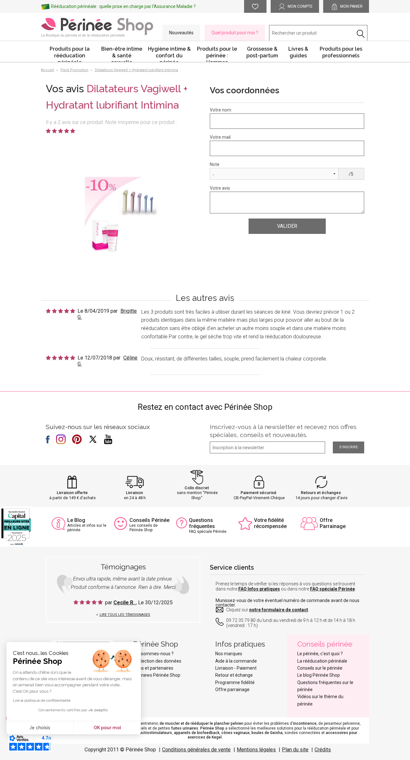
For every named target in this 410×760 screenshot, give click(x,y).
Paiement (247, 668)
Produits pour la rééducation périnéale (70, 54)
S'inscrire (348, 447)
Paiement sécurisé (258, 492)
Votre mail (220, 137)
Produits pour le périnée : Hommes (217, 54)
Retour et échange (234, 675)
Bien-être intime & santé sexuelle (121, 54)
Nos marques (228, 653)
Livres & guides (298, 52)
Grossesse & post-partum (262, 52)
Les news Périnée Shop (156, 675)
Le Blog (76, 520)
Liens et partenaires (153, 668)
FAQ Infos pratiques (259, 588)
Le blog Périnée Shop (318, 675)
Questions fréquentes (202, 523)
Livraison (134, 492)
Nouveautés (181, 32)
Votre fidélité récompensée (270, 523)
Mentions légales (256, 750)
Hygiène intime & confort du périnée (169, 54)
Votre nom (220, 109)
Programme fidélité (235, 682)
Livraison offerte (72, 492)
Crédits (323, 750)
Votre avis (220, 188)
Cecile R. (124, 602)
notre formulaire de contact (278, 609)
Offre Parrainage (333, 523)
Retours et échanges (321, 492)
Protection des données (157, 661)
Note (214, 164)
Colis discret (196, 487)
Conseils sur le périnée (319, 668)
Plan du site (295, 750)
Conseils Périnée (149, 520)
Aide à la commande (236, 661)
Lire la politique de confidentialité (41, 700)
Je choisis (39, 727)
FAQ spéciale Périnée (332, 588)
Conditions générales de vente (196, 750)
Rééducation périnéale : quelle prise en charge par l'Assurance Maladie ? (123, 6)
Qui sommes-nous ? (153, 653)
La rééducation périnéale (322, 661)
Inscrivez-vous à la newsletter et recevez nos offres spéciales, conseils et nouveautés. (283, 430)
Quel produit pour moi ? (234, 32)
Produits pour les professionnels (341, 52)
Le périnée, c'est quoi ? (320, 653)
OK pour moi (107, 727)
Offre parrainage (232, 689)
